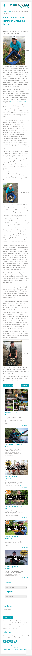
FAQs (26, 645)
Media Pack (16, 647)
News (9, 11)
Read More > (25, 425)
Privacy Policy (19, 645)
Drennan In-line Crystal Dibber (18, 101)
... (20, 485)
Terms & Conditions (9, 645)
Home (4, 11)
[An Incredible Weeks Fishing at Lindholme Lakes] (14, 50)
